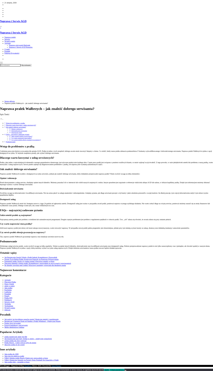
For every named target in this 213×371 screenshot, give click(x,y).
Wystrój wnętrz (9, 41)
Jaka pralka (8, 288)
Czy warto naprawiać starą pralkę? (21, 138)
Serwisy (7, 39)
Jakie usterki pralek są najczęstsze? (21, 136)
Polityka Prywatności (11, 53)
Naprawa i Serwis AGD (13, 21)
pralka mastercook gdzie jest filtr (15, 337)
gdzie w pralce (9, 286)
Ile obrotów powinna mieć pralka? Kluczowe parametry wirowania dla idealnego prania (35, 265)
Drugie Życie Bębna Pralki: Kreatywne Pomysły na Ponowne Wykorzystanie (31, 259)
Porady (6, 296)
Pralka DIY (8, 298)
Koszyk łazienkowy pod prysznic (16, 325)
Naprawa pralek (10, 37)
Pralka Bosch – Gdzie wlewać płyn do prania (20, 343)
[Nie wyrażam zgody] (125, 370)
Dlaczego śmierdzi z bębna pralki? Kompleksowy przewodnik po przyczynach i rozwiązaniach (37, 263)
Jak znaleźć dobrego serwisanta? (16, 127)
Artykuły (7, 43)
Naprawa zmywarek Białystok (19, 45)
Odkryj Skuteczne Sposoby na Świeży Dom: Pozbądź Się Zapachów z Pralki (31, 360)
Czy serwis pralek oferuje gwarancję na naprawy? (26, 140)
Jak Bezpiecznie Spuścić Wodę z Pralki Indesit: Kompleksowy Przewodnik (30, 257)
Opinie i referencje (17, 129)
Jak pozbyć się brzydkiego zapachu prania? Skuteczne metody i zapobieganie (31, 319)
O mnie (7, 49)
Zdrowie (7, 310)
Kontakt (7, 51)
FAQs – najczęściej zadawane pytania (17, 134)
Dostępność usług (16, 132)
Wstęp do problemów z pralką (15, 123)
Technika (7, 304)
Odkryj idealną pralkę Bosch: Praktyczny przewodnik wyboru (26, 358)
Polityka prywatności (117, 370)
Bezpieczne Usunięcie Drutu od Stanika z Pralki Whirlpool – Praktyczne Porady (32, 321)
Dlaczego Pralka (10, 282)
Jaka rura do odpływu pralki (14, 356)
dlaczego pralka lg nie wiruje (14, 345)
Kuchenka (8, 290)
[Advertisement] (106, 83)
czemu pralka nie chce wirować (15, 341)
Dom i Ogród (9, 284)
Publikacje (8, 300)
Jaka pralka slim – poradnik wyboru (17, 362)
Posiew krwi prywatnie (12, 323)
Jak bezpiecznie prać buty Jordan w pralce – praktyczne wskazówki (28, 339)
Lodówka (7, 292)
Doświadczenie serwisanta (19, 131)
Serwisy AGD (9, 302)
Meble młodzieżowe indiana (14, 327)
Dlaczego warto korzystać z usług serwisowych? (21, 125)
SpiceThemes (56, 366)
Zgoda (107, 370)
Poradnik (7, 294)
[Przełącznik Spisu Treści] (1, 119)
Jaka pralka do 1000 (11, 354)
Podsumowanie (10, 142)
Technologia (8, 306)
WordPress (28, 366)
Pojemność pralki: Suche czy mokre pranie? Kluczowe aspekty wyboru (29, 261)
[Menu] (1, 26)
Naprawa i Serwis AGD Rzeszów (21, 47)
